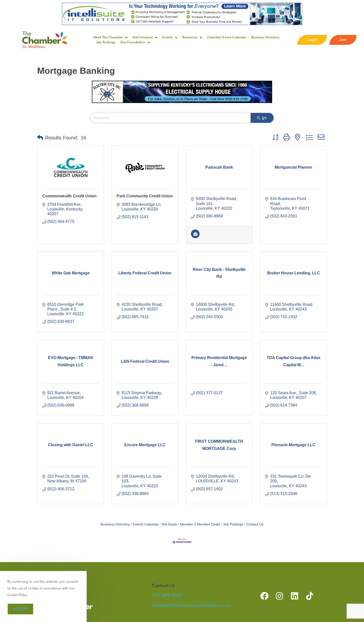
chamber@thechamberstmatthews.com (191, 605)
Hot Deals (169, 524)
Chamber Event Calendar (226, 37)
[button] (40, 137)
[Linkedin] (294, 596)
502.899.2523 (167, 596)
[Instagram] (279, 596)
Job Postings (105, 42)
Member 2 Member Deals (200, 524)
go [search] (264, 118)
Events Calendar (146, 524)
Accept (20, 609)
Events (167, 37)
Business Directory (265, 37)
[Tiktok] (310, 596)
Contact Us (254, 524)
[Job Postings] (195, 237)
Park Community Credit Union (145, 196)
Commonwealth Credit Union (69, 196)
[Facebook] (264, 596)
